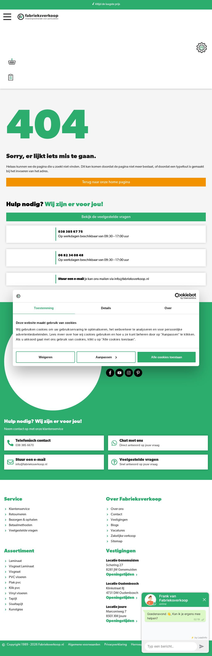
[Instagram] (129, 373)
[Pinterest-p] (138, 373)
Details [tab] (106, 308)
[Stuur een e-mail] (10, 462)
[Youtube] (119, 373)
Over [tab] (168, 308)
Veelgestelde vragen (138, 460)
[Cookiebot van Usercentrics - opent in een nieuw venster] (178, 296)
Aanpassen (104, 357)
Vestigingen (121, 551)
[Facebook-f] (110, 373)
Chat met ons (131, 441)
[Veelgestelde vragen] (114, 462)
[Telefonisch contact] (10, 443)
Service (13, 499)
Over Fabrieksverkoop (133, 499)
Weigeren (45, 357)
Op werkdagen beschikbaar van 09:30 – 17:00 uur (93, 260)
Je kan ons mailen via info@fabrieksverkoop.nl (103, 279)
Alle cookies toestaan (166, 357)
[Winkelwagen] (12, 62)
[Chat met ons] (114, 443)
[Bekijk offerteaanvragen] (10, 78)
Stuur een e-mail (31, 460)
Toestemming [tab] (44, 308)
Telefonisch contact (33, 441)
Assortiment (19, 551)
